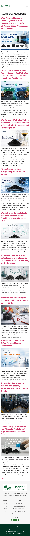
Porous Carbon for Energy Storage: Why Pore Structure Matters (13, 171)
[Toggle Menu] (27, 5)
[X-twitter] (18, 520)
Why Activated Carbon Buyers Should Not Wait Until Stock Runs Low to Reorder (14, 300)
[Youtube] (16, 520)
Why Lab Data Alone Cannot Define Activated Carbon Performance (12, 343)
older (3, 478)
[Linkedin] (11, 520)
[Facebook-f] (14, 520)
